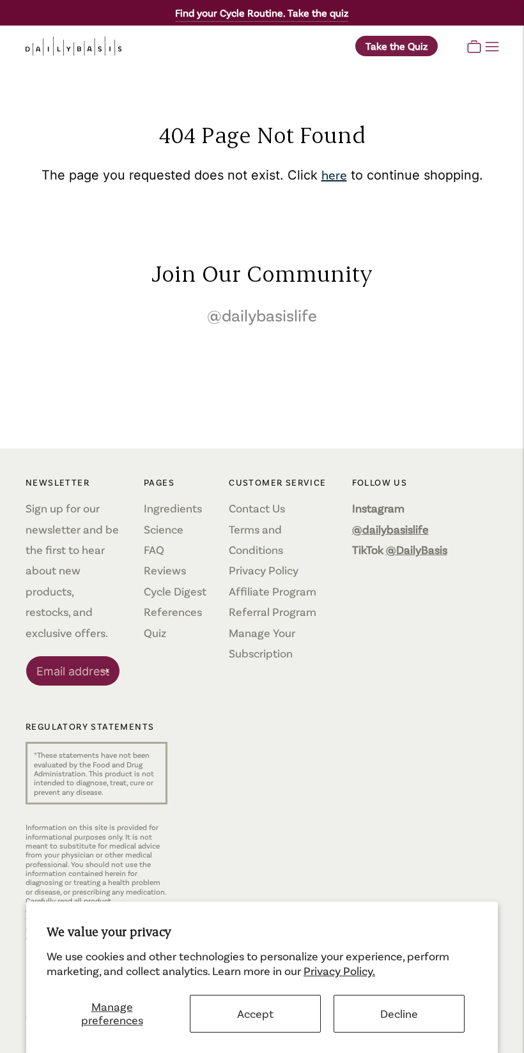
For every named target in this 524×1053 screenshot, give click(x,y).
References (173, 611)
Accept (255, 1013)
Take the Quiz (397, 46)
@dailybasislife (262, 315)
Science (163, 529)
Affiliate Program (272, 591)
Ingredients (173, 508)
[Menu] (492, 46)
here (334, 174)
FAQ (154, 549)
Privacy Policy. (339, 971)
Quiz (155, 633)
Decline (399, 1013)
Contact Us (257, 508)
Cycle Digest (175, 591)
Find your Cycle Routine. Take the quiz (261, 12)
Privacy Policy (263, 570)
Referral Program (272, 611)
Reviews (165, 570)
